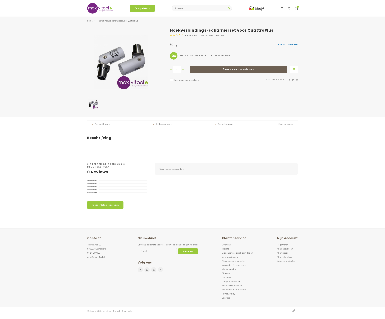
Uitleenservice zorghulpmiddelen (237, 252)
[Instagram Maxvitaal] (147, 269)
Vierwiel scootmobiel (232, 285)
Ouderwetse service (164, 124)
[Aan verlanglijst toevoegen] (294, 69)
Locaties (226, 297)
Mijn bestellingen (285, 248)
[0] (296, 8)
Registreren (282, 244)
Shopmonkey (127, 311)
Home (89, 21)
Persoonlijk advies (102, 124)
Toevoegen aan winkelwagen (238, 69)
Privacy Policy (228, 293)
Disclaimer (227, 277)
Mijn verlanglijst (284, 257)
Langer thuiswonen (231, 281)
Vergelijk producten (286, 261)
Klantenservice (229, 269)
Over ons (226, 244)
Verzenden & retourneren (234, 265)
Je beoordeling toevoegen (212, 35)
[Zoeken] (229, 8)
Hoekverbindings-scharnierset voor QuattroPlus (117, 21)
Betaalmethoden (230, 257)
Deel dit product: (276, 80)
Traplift (225, 248)
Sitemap (226, 273)
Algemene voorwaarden (233, 261)
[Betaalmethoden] (294, 310)
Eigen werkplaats (286, 124)
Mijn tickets (282, 252)
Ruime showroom (225, 124)
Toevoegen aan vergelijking (186, 80)
